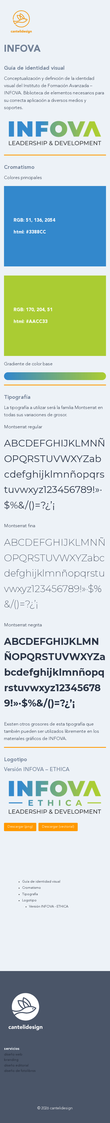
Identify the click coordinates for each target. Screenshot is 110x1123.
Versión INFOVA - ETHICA (48, 906)
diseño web (13, 1054)
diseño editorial (16, 1065)
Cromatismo (31, 888)
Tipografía (30, 894)
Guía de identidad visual (41, 881)
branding (11, 1060)
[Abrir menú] (104, 21)
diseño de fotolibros (20, 1071)
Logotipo (29, 900)
